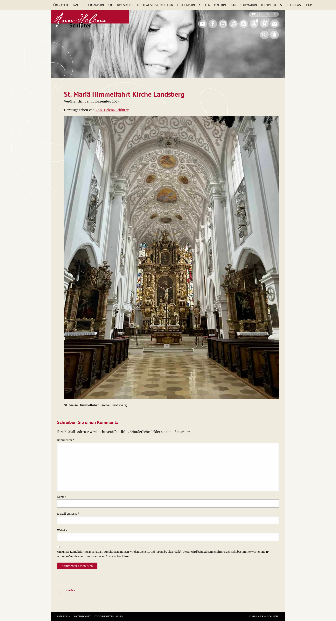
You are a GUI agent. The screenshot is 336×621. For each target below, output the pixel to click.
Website (62, 530)
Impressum (63, 616)
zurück (66, 590)
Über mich (60, 5)
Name (61, 497)
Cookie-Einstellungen (108, 616)
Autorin (204, 5)
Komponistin (186, 5)
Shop (308, 5)
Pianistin (78, 5)
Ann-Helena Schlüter (112, 110)
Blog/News (293, 5)
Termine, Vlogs (271, 5)
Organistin (96, 5)
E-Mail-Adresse (68, 513)
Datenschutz (82, 616)
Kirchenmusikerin (120, 5)
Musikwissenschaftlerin (155, 5)
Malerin (220, 5)
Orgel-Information (243, 5)
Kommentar (65, 440)
